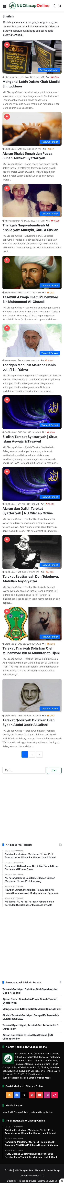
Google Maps (44, 1077)
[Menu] (4, 7)
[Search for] (60, 7)
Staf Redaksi (11, 149)
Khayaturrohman (12, 77)
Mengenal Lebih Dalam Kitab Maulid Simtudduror (31, 1009)
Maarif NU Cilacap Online (15, 1112)
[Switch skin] (54, 7)
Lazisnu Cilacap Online (41, 1112)
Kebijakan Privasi (27, 1180)
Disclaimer (12, 1180)
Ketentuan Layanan (47, 1180)
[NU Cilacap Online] (29, 5)
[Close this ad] (61, 1180)
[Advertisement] (32, 811)
